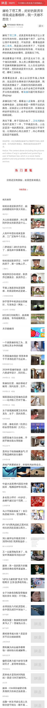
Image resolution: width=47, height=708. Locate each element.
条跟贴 (23, 189)
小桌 (28, 101)
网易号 (12, 3)
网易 (4, 3)
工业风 (8, 45)
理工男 (13, 35)
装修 (26, 91)
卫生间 (36, 120)
